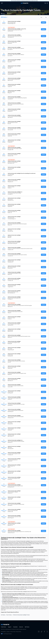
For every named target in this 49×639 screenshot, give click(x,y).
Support (9, 626)
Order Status (3, 626)
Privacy (18, 631)
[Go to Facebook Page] (44, 631)
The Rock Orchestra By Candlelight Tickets (21, 614)
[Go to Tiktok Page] (41, 631)
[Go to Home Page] (24, 3)
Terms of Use (12, 631)
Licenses (8, 631)
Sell (27, 626)
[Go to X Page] (47, 631)
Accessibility (3, 631)
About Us (21, 626)
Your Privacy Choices (7, 633)
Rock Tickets (9, 614)
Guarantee (15, 626)
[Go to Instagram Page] (38, 631)
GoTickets (3, 614)
